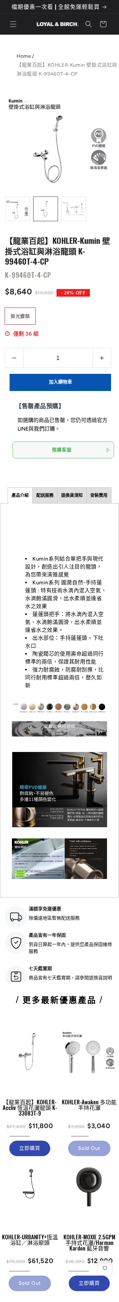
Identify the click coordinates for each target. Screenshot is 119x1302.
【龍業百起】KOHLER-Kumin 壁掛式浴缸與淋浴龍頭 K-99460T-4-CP (57, 250)
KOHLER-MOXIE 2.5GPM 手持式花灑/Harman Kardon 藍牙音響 (89, 1242)
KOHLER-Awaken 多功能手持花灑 (89, 1104)
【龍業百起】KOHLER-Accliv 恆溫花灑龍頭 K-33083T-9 (30, 1107)
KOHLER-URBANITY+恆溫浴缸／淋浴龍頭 (30, 1239)
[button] (13, 24)
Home (24, 56)
